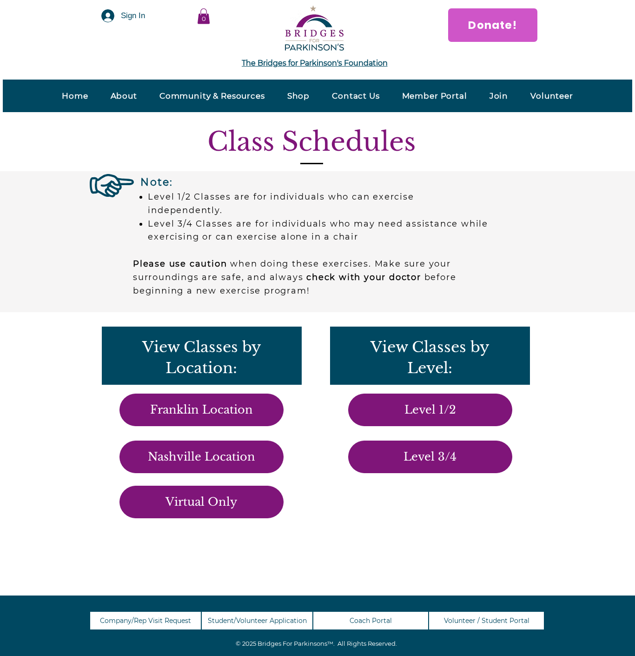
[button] (203, 16)
